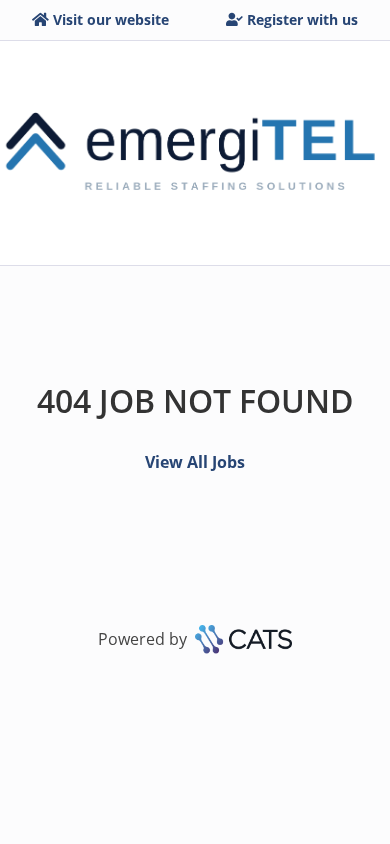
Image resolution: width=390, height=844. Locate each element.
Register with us (302, 19)
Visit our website (111, 19)
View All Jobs (195, 462)
